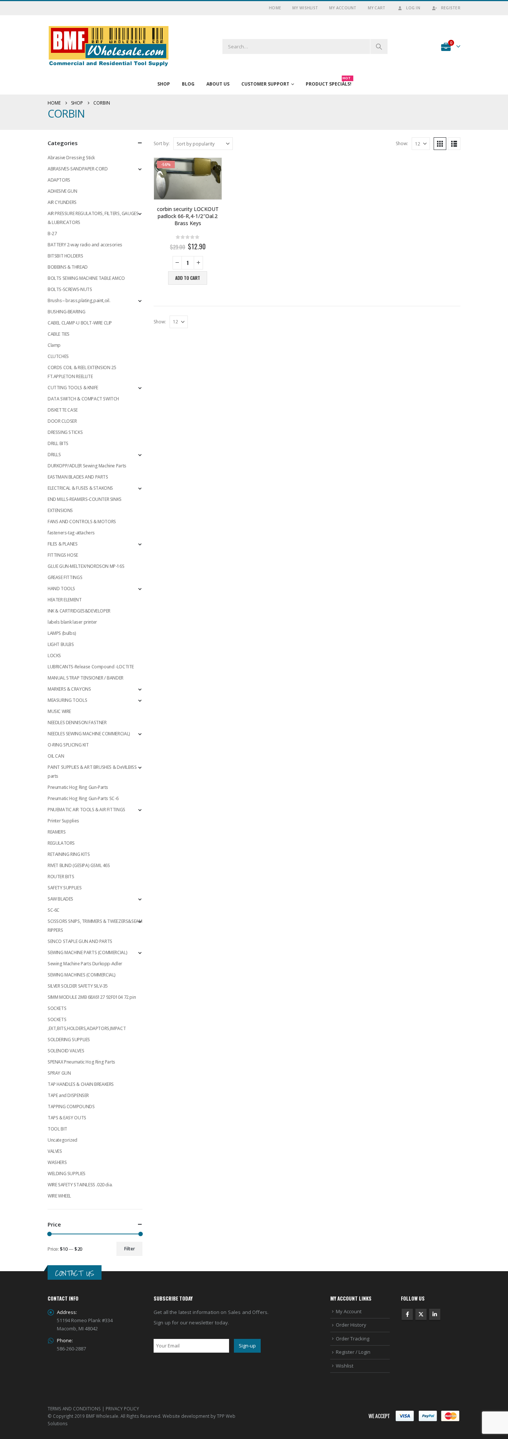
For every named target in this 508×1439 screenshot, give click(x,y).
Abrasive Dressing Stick (71, 157)
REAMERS (56, 832)
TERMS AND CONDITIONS (74, 1408)
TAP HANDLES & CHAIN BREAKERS (81, 1084)
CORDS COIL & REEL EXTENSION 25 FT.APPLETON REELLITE (82, 372)
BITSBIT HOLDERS (65, 256)
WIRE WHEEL (59, 1196)
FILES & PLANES (63, 544)
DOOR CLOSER (62, 421)
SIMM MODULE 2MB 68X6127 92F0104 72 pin (92, 997)
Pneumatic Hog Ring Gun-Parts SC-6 (83, 798)
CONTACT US (74, 1273)
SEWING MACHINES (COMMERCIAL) (82, 975)
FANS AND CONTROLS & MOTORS (82, 521)
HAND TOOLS (61, 588)
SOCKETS (57, 1008)
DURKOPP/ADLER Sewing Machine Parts (87, 466)
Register (450, 7)
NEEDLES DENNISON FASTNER (77, 722)
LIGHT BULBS (61, 644)
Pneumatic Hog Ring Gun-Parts (78, 787)
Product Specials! (328, 82)
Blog (188, 84)
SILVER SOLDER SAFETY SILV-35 (78, 986)
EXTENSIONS (60, 510)
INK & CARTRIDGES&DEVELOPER (79, 611)
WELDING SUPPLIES (67, 1173)
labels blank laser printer (72, 622)
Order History (351, 1324)
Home (275, 7)
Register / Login (353, 1352)
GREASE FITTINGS (65, 577)
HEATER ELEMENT (65, 600)
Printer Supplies (63, 821)
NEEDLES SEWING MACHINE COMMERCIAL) (89, 733)
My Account (343, 7)
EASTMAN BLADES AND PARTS (78, 477)
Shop (163, 84)
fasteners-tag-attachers (71, 533)
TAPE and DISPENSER (68, 1095)
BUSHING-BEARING (66, 311)
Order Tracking (352, 1338)
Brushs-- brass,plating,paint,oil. (79, 300)
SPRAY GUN (59, 1073)
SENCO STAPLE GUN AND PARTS (80, 941)
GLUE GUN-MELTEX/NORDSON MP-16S (86, 566)
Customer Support (265, 84)
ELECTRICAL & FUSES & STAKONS (80, 488)
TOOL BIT (57, 1129)
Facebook (407, 1314)
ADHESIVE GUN (62, 191)
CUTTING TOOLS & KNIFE (73, 387)
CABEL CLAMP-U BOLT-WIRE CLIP (80, 323)
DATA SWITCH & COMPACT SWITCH (83, 399)
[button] (440, 143)
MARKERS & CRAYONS (69, 689)
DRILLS (54, 454)
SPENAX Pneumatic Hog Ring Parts (81, 1062)
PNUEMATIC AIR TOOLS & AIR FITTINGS (86, 809)
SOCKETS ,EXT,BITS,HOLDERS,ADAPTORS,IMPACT (87, 1024)
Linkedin (434, 1314)
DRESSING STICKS (65, 432)
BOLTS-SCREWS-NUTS (70, 289)
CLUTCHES (58, 356)
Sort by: (162, 143)
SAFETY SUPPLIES (64, 888)
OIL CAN (56, 756)
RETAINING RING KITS (69, 854)
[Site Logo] (109, 46)
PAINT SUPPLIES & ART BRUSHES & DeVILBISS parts (92, 771)
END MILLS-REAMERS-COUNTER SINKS (85, 499)
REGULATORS (61, 843)
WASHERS (57, 1162)
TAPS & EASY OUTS (67, 1118)
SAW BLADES (60, 899)
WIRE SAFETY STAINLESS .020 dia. (80, 1184)
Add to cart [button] (187, 278)
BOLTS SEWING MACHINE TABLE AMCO (86, 278)
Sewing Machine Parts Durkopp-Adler (85, 963)
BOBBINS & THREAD (68, 267)
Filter (129, 1248)
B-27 (52, 233)
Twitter (421, 1314)
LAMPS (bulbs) (62, 633)
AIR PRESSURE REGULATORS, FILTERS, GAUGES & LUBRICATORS (93, 218)
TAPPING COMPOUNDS (71, 1106)
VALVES (55, 1151)
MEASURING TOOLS (67, 700)
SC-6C (54, 910)
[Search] (379, 46)
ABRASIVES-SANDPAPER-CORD (78, 169)
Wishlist (344, 1365)
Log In (413, 7)
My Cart (377, 7)
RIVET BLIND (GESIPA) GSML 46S (79, 865)
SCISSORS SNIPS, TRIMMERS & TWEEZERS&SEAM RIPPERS (95, 925)
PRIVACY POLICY (122, 1408)
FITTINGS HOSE (63, 555)
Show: (402, 143)
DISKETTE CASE (63, 410)
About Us (217, 84)
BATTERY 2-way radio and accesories (85, 245)
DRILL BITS (58, 443)
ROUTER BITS (61, 876)
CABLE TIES (59, 334)
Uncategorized (62, 1140)
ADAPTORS (59, 180)
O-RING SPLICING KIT (68, 745)
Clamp (54, 345)
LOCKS (54, 655)
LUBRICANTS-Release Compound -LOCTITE (91, 666)
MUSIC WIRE (59, 711)
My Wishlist (305, 7)
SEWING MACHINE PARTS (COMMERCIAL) (87, 952)
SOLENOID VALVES (66, 1051)
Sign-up (247, 1345)
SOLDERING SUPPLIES (69, 1039)
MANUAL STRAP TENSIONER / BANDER (85, 678)
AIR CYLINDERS (62, 202)
